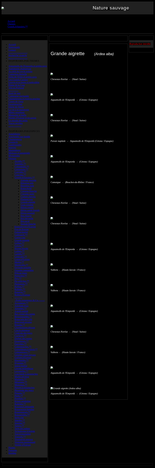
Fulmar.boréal (21, 232)
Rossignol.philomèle (24, 406)
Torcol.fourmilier (23, 434)
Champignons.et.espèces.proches (24, 98)
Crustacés (13, 142)
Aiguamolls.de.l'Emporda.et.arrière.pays (27, 66)
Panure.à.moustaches (25, 387)
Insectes (12, 147)
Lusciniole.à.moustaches (26, 374)
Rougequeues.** (23, 412)
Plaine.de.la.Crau (16, 85)
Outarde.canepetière (24, 270)
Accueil (12, 44)
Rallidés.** (20, 289)
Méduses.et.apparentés (19, 153)
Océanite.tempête (23, 267)
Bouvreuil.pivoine (23, 322)
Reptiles (12, 453)
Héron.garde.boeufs (30, 210)
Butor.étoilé (26, 188)
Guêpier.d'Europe (23, 357)
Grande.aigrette (28, 202)
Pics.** (18, 278)
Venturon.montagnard (25, 442)
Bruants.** (20, 325)
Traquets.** (20, 436)
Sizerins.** (20, 423)
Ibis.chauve (26, 215)
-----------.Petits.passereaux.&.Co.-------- (30, 299)
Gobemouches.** (23, 346)
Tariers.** (19, 426)
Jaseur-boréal (21, 365)
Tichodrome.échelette (25, 431)
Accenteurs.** (21, 303)
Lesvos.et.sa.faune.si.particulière (23, 82)
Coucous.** (20, 175)
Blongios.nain (27, 185)
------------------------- (17, 52)
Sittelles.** (20, 420)
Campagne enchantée (18, 96)
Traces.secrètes (15, 123)
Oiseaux (12, 158)
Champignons (15, 139)
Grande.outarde (22, 240)
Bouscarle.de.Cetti (23, 319)
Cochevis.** (20, 335)
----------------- (14, 126)
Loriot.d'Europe (22, 259)
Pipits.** (19, 395)
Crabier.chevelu (28, 196)
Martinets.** (20, 379)
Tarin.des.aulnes (22, 428)
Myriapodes (14, 155)
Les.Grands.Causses (18, 79)
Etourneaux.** (22, 341)
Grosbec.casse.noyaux (25, 355)
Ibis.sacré (25, 221)
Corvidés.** (20, 172)
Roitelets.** (20, 404)
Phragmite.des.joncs (24, 390)
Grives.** (19, 245)
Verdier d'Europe (23, 445)
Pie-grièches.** (22, 281)
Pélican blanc (21, 273)
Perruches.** (21, 275)
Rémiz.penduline (23, 401)
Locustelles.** (21, 371)
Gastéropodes (14, 145)
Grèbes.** (19, 243)
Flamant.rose (27, 199)
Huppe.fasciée (21, 248)
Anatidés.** (20, 164)
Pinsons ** (20, 393)
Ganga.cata (20, 237)
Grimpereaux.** (22, 352)
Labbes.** (20, 251)
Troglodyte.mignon (24, 439)
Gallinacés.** (21, 235)
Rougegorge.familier (24, 409)
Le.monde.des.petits (18, 120)
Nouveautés (14, 47)
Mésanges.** (21, 382)
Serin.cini (19, 417)
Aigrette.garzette (28, 180)
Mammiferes (14, 150)
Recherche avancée (17, 55)
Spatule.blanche (28, 224)
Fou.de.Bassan (22, 229)
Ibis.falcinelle (27, 218)
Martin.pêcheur (22, 376)
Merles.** (19, 262)
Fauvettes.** (21, 344)
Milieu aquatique (16, 112)
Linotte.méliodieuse (24, 368)
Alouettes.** (21, 308)
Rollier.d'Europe (22, 295)
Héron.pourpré (28, 213)
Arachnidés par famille (19, 136)
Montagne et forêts (17, 115)
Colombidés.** (22, 166)
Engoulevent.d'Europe (25, 226)
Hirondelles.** (22, 360)
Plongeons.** (21, 284)
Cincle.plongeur (22, 330)
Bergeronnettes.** (23, 316)
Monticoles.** (21, 265)
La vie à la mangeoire (18, 109)
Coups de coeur (15, 101)
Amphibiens (14, 134)
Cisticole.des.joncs (23, 333)
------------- (13, 90)
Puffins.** (19, 286)
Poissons (12, 450)
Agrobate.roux (21, 305)
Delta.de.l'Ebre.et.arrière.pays (22, 77)
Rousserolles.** (22, 415)
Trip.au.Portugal (16, 88)
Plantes (11, 447)
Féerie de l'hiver (16, 107)
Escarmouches (15, 104)
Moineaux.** (21, 385)
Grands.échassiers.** (25, 177)
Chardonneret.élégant (25, 327)
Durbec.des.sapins (23, 338)
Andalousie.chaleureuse (19, 68)
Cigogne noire (27, 194)
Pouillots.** (20, 398)
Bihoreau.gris (27, 183)
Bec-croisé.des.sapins (25, 314)
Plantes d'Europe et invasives (22, 118)
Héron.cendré (27, 207)
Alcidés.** (20, 161)
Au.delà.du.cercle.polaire (20, 71)
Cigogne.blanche (29, 191)
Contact (12, 50)
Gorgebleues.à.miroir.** (26, 349)
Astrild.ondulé (21, 311)
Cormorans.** (21, 169)
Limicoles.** (21, 256)
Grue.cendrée (27, 205)
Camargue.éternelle (17, 74)
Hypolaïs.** (20, 363)
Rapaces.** (20, 292)
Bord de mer (14, 93)
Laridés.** (20, 254)
